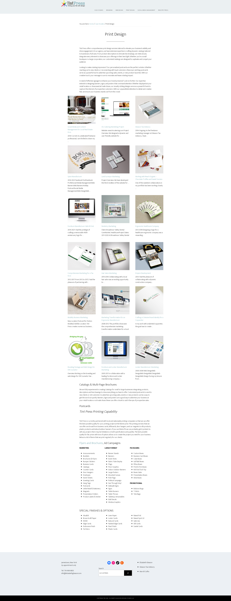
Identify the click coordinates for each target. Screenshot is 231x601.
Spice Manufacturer (75, 176)
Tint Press (77, 3)
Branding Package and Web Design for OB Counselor (81, 368)
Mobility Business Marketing (78, 317)
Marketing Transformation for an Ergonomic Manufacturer (113, 319)
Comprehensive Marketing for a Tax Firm (80, 274)
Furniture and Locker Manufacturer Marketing (114, 368)
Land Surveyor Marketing (111, 176)
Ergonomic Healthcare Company (147, 226)
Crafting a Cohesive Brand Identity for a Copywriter (149, 319)
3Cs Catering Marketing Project (113, 127)
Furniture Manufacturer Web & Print (81, 226)
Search (101, 568)
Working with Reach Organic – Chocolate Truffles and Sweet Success (148, 178)
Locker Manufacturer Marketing (147, 367)
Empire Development (143, 273)
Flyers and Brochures (91, 443)
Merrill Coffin (144, 571)
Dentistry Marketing (109, 226)
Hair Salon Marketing (109, 273)
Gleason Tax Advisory (142, 127)
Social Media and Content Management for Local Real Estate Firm (80, 130)
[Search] (128, 573)
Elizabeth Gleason (146, 562)
